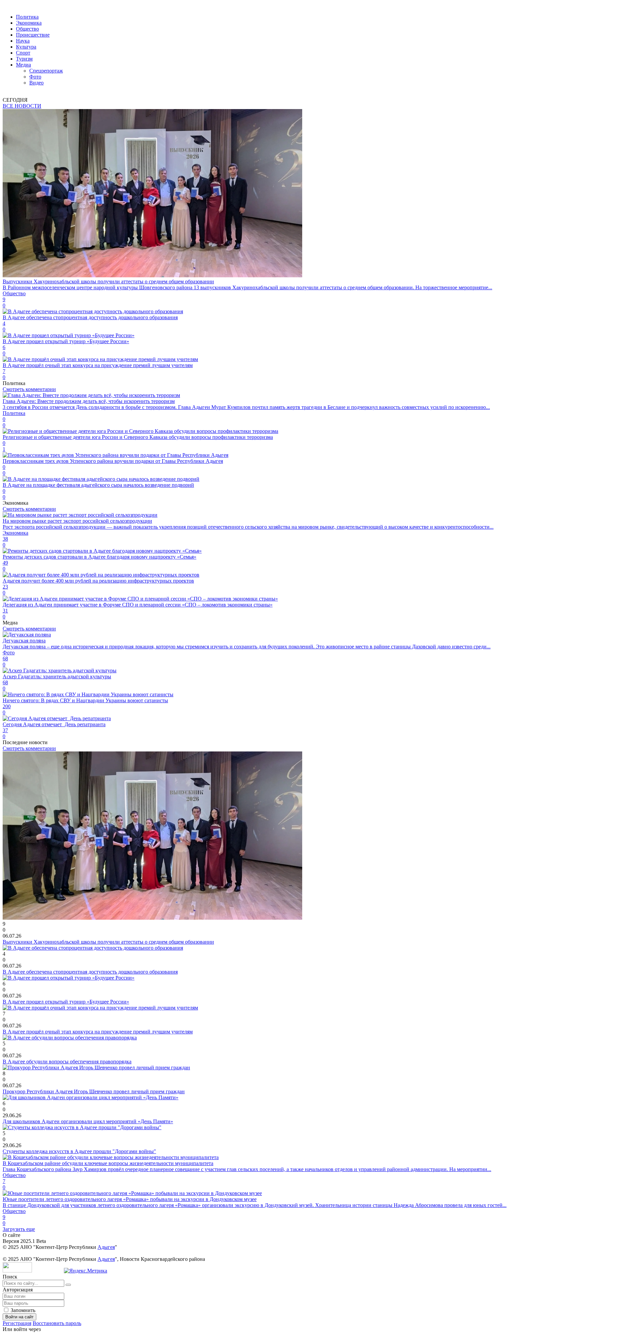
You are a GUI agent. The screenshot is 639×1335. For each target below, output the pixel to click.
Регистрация (17, 1323)
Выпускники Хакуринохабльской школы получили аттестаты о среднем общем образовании (108, 942)
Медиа (23, 64)
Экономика (29, 23)
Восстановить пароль (57, 1323)
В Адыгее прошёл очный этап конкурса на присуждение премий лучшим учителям (98, 1031)
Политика (27, 17)
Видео (36, 82)
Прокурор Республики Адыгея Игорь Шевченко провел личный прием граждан (94, 1091)
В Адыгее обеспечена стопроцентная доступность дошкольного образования (90, 972)
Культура (26, 47)
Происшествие (33, 35)
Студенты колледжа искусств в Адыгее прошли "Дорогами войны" (79, 1151)
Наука (23, 41)
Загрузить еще (19, 1229)
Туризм (24, 59)
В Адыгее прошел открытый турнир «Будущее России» (66, 1001)
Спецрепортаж (46, 70)
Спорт (23, 53)
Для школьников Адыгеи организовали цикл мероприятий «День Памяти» (88, 1121)
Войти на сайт (19, 1316)
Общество (27, 29)
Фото (35, 76)
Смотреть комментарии (29, 389)
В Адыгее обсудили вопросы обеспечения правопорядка (67, 1061)
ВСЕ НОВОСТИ (22, 106)
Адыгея (106, 1247)
